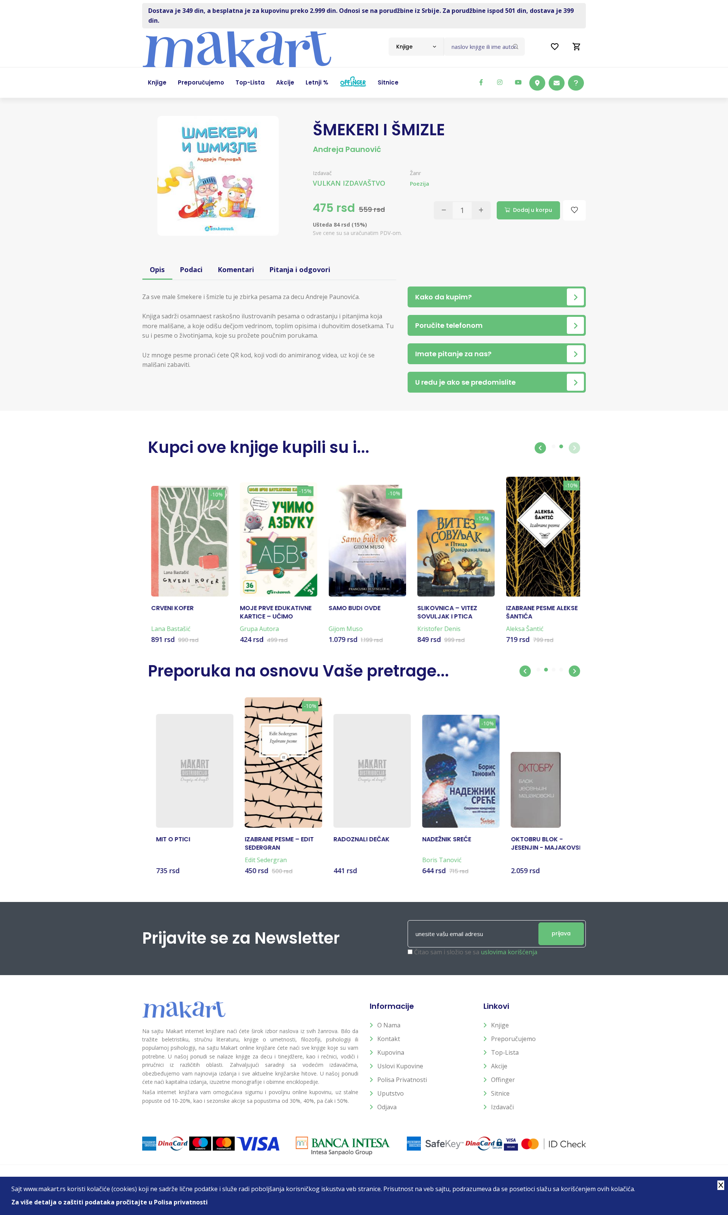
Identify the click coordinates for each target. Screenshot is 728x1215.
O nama (388, 1025)
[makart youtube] (518, 82)
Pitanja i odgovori (299, 269)
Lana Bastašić (167, 629)
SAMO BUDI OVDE (351, 608)
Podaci (191, 269)
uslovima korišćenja (509, 952)
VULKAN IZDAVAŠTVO (349, 183)
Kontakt (388, 1039)
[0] (577, 47)
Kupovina (390, 1052)
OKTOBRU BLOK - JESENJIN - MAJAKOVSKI (540, 843)
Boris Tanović (433, 860)
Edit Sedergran (258, 860)
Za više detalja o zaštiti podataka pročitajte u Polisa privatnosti (109, 1202)
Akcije (499, 1066)
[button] (540, 448)
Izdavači (502, 1107)
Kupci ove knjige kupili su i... (258, 447)
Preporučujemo (513, 1039)
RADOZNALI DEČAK (353, 839)
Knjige (500, 1025)
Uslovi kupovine (400, 1066)
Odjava (387, 1107)
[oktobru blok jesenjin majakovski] (527, 790)
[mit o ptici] (186, 771)
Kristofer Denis (435, 629)
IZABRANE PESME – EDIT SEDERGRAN (271, 843)
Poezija (419, 183)
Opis (157, 269)
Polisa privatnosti (402, 1079)
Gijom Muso (342, 629)
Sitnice (500, 1093)
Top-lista (505, 1052)
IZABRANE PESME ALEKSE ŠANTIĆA (538, 612)
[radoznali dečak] (364, 771)
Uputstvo (390, 1093)
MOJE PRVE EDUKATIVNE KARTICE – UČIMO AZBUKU (272, 612)
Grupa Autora (256, 629)
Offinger (503, 1079)
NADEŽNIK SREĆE (438, 839)
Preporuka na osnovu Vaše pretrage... (298, 671)
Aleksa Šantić (521, 629)
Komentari (236, 269)
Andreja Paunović (347, 149)
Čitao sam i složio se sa (475, 952)
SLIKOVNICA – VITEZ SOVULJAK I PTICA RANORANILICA (444, 612)
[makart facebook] (481, 82)
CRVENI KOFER (169, 608)
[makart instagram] (499, 82)
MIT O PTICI (165, 839)
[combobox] (416, 47)
